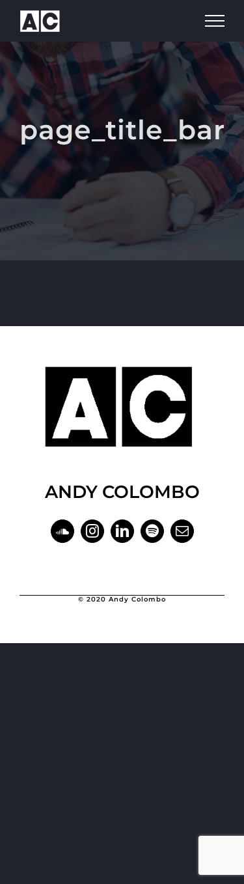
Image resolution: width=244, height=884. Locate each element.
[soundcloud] (62, 531)
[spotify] (152, 531)
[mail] (182, 531)
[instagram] (92, 531)
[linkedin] (122, 531)
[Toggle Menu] (215, 21)
